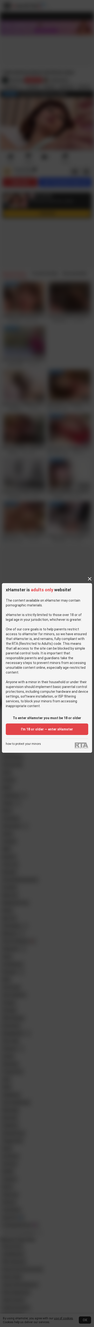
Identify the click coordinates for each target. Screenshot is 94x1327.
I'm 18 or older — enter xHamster (47, 729)
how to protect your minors (23, 744)
